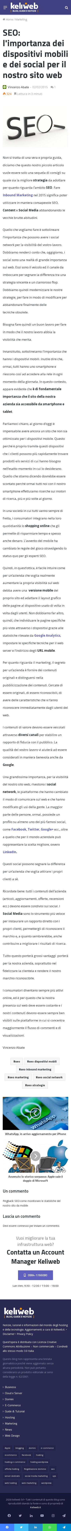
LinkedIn (9, 852)
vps (54, 1476)
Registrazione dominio (35, 1469)
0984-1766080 (37, 1275)
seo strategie (36, 1085)
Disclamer (9, 1334)
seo (17, 1061)
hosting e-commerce (15, 1462)
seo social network (50, 1077)
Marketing (21, 19)
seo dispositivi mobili (43, 1061)
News (8, 1429)
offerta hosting (12, 1469)
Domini (9, 1399)
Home (9, 19)
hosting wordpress (39, 1462)
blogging (19, 1448)
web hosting (11, 1483)
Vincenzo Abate (18, 87)
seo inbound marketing (36, 1069)
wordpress (46, 1483)
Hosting (10, 1417)
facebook (26, 1455)
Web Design (12, 1436)
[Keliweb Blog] (24, 7)
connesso (23, 1225)
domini (32, 1448)
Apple (7, 1448)
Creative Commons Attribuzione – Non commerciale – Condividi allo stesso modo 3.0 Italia (35, 1346)
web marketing (29, 1483)
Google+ (47, 829)
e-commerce (47, 1448)
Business (10, 1387)
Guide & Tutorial (15, 1411)
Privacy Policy (25, 1334)
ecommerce (11, 1455)
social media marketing (36, 1476)
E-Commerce (13, 1405)
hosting (39, 1455)
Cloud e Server (13, 1393)
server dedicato (12, 1476)
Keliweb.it (59, 1329)
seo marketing (19, 1077)
